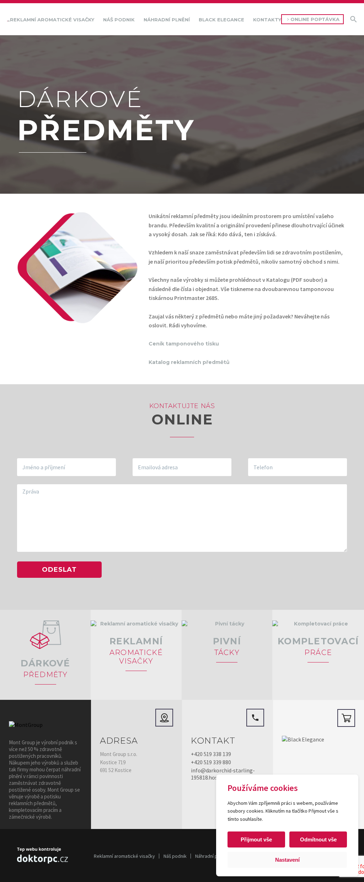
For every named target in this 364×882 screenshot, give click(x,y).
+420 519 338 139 (211, 753)
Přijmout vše (256, 839)
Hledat (353, 19)
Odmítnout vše (318, 839)
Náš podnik (119, 19)
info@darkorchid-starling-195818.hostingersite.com (223, 774)
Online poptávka (314, 19)
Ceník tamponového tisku (184, 343)
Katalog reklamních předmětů (189, 362)
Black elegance (221, 19)
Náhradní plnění (167, 19)
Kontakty (267, 19)
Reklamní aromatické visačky (52, 19)
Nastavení (287, 860)
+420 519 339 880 (211, 762)
